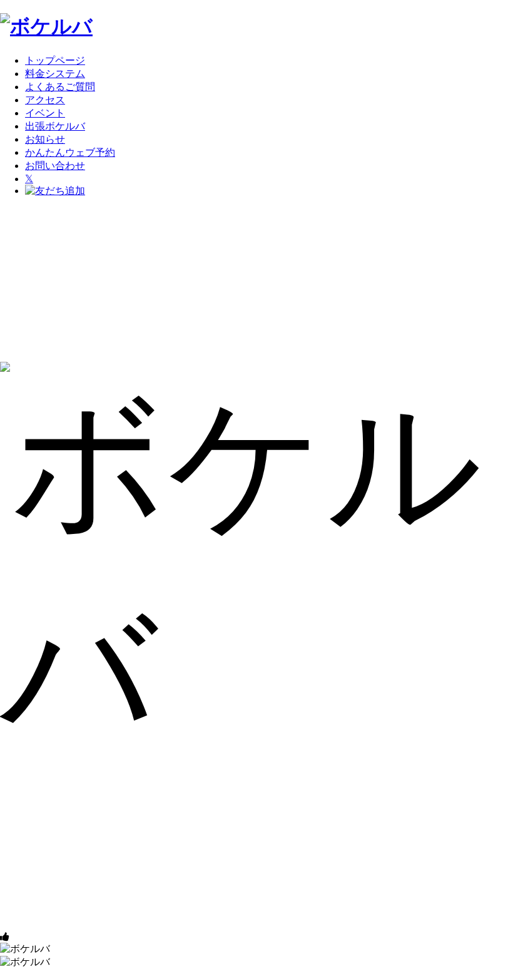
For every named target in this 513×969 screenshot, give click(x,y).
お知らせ (45, 139)
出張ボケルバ (55, 126)
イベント (45, 113)
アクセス (45, 100)
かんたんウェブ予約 (70, 152)
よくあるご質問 (60, 86)
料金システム (55, 73)
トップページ (55, 60)
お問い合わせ (55, 165)
